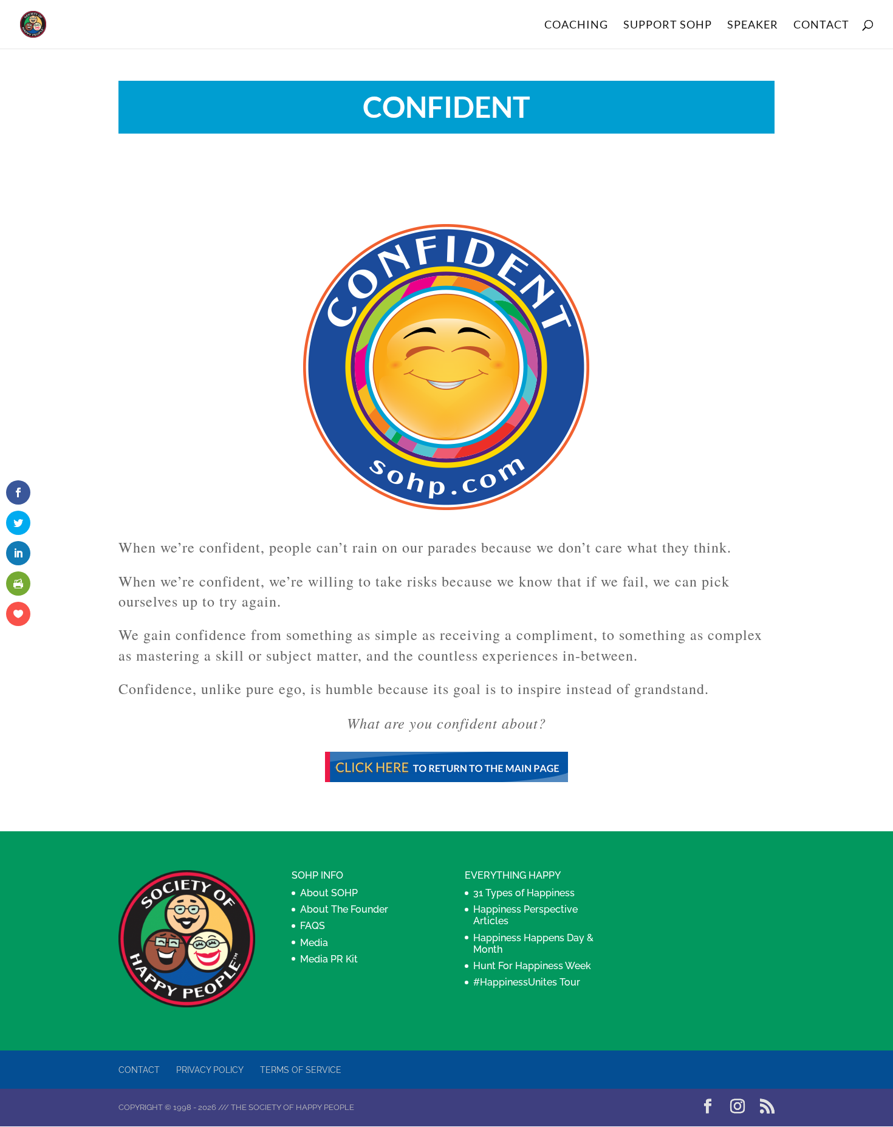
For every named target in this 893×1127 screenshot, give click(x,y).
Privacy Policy (210, 1070)
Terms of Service (300, 1070)
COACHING (576, 25)
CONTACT (821, 25)
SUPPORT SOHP (667, 25)
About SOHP (329, 893)
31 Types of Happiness (524, 893)
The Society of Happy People (292, 1107)
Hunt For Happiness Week (532, 966)
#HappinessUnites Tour (526, 982)
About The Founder (344, 909)
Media (314, 942)
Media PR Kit (329, 959)
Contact (139, 1070)
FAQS (312, 925)
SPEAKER (752, 25)
